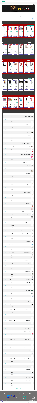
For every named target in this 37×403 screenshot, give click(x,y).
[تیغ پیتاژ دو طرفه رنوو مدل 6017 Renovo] (32, 336)
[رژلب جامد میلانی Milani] (21, 64)
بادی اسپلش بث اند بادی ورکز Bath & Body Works (21, 33)
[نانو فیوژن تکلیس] (32, 268)
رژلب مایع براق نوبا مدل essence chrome (26, 301)
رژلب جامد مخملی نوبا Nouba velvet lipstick (26, 380)
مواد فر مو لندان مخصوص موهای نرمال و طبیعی (26, 233)
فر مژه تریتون (29, 135)
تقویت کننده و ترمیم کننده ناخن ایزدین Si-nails (32, 104)
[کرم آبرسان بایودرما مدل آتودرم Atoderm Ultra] (4, 28)
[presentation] (2, 24)
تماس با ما (34, 397)
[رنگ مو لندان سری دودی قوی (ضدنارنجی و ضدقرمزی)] (32, 195)
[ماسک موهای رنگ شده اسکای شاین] (32, 328)
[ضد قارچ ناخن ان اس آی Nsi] (21, 100)
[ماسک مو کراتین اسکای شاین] (32, 320)
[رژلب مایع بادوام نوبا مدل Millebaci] (32, 385)
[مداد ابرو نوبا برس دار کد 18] (10, 64)
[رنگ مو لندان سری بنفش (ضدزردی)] (32, 192)
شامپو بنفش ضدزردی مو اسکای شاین (27, 317)
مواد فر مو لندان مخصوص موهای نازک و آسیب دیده (25, 230)
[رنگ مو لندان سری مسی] (10, 46)
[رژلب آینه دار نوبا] (4, 64)
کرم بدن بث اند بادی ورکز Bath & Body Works (10, 33)
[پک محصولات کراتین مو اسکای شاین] (32, 252)
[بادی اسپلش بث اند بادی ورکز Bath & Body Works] (21, 28)
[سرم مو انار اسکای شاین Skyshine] (32, 361)
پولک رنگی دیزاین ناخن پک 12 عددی (10, 104)
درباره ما (34, 396)
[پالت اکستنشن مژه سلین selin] (15, 82)
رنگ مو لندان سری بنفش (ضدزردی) (27, 192)
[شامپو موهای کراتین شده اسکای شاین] (32, 358)
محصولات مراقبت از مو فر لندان (26, 51)
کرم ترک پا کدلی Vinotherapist (27, 219)
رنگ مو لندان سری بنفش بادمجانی (15, 51)
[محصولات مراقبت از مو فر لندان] (26, 46)
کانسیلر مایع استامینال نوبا (28, 369)
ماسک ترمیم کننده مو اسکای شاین (27, 309)
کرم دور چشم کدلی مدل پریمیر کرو (26, 33)
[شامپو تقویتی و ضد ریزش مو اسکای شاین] (32, 347)
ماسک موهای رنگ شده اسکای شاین (27, 328)
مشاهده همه (29, 60)
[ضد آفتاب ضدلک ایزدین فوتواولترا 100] (32, 260)
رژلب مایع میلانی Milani (26, 68)
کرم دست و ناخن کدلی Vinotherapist (27, 222)
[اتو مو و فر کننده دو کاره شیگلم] (32, 121)
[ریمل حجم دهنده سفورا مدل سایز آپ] (32, 64)
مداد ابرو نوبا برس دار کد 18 (10, 69)
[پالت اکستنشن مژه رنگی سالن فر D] (4, 82)
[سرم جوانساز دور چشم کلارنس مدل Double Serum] (32, 282)
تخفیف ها (34, 395)
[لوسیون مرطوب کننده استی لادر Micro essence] (32, 287)
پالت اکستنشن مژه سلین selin (15, 86)
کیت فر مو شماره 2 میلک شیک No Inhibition (26, 249)
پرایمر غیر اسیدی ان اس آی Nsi (26, 104)
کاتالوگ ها (34, 4)
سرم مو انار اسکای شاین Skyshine (27, 361)
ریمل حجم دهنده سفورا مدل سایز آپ (32, 69)
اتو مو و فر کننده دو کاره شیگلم (27, 121)
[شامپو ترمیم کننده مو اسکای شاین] (32, 312)
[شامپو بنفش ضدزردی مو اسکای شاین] (32, 317)
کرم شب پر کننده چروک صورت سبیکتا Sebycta (26, 211)
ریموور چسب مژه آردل (32, 86)
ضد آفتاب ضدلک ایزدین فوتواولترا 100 (27, 260)
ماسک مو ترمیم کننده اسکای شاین (27, 339)
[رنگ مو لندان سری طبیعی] (32, 203)
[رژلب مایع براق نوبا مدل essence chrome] (32, 301)
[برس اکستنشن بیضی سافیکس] (32, 298)
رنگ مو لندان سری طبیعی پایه (27, 200)
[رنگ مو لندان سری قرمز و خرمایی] (4, 46)
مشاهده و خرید (31, 36)
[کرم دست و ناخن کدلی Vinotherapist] (32, 222)
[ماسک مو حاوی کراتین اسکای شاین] (32, 355)
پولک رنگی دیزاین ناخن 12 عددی (5, 104)
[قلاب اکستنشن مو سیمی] (32, 46)
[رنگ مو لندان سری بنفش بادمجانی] (15, 46)
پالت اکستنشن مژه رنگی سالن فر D (5, 86)
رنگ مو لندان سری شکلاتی (28, 184)
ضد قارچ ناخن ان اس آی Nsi (21, 104)
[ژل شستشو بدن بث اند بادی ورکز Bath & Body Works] (15, 28)
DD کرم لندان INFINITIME (28, 241)
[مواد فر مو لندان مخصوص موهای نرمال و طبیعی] (32, 233)
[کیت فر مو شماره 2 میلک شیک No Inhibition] (32, 249)
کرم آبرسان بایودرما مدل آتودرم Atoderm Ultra (5, 33)
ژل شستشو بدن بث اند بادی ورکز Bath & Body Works (15, 33)
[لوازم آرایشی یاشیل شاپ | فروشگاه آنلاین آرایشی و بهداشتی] (33, 1)
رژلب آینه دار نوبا (4, 68)
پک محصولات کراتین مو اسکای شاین (27, 252)
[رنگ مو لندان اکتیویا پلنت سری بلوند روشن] (32, 238)
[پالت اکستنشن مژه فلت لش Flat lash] (10, 82)
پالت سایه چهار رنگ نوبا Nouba (27, 377)
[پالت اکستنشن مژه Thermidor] (32, 279)
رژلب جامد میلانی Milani (21, 68)
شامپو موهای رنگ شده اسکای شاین (27, 331)
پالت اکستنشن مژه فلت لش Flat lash (10, 86)
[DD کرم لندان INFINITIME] (32, 241)
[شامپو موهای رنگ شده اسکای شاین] (32, 331)
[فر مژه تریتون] (32, 135)
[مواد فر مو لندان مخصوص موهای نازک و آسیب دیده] (32, 230)
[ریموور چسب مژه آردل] (32, 82)
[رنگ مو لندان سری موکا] (21, 46)
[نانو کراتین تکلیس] (32, 263)
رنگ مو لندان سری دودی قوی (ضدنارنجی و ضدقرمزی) (25, 195)
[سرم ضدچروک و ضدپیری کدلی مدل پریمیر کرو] (32, 28)
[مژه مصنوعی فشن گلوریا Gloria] (21, 82)
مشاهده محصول (26, 107)
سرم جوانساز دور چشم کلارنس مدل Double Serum (26, 282)
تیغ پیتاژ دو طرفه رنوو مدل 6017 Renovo (26, 336)
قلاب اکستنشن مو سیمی (31, 51)
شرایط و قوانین (33, 398)
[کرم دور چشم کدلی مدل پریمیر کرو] (26, 28)
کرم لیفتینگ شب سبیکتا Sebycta (27, 214)
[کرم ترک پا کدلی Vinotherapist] (32, 219)
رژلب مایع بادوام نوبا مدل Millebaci (27, 385)
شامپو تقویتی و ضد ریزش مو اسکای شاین (26, 347)
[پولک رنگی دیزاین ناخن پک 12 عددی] (10, 100)
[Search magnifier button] (29, 1)
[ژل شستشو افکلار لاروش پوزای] (33, 18)
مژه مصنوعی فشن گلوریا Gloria (21, 86)
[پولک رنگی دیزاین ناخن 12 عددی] (4, 100)
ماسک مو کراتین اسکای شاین (27, 320)
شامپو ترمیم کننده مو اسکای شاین (27, 312)
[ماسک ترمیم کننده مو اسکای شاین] (32, 309)
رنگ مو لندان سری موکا (28, 173)
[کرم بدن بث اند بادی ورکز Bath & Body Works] (10, 28)
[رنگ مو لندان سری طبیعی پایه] (32, 200)
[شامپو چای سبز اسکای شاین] (32, 350)
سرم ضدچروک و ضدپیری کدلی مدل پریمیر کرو (32, 33)
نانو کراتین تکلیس (28, 263)
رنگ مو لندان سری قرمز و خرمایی (5, 51)
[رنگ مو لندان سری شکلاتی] (32, 184)
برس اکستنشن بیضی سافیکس (27, 298)
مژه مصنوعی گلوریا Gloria (26, 86)
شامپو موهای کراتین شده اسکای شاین (27, 358)
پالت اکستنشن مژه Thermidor (27, 279)
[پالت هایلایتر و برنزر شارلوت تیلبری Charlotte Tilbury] (15, 64)
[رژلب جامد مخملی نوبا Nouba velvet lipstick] (32, 380)
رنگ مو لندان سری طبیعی (28, 203)
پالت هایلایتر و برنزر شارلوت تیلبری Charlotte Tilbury (15, 69)
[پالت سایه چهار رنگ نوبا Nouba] (32, 377)
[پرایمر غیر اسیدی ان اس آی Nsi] (26, 100)
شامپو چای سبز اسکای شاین (28, 350)
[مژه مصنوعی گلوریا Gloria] (26, 82)
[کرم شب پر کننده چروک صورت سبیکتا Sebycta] (32, 211)
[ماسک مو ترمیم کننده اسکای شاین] (32, 339)
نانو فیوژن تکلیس (28, 268)
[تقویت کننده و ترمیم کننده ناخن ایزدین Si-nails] (32, 100)
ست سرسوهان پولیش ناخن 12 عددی (15, 104)
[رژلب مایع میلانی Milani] (26, 64)
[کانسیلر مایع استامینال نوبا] (32, 369)
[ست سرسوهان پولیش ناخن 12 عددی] (15, 100)
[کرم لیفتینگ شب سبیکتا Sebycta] (32, 214)
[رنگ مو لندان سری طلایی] (32, 189)
